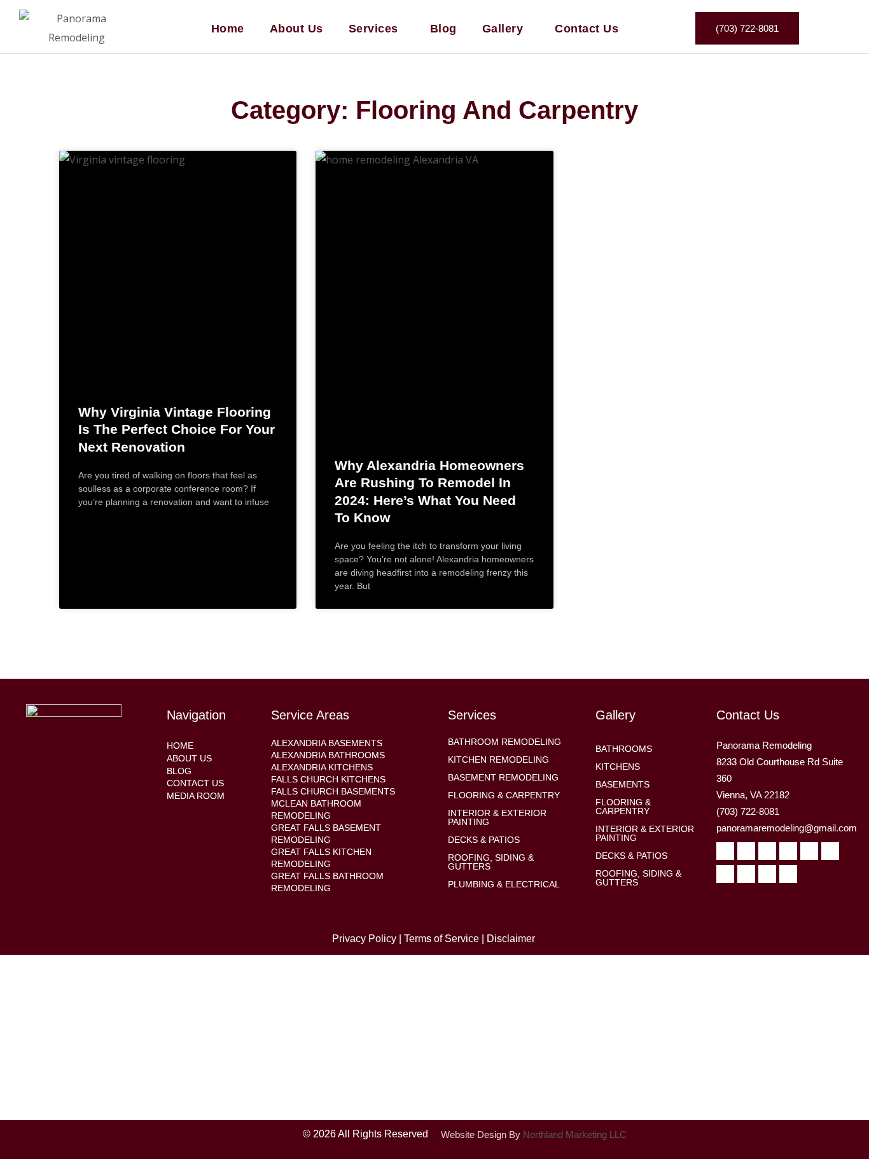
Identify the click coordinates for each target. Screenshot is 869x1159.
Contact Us (586, 28)
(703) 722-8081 (747, 811)
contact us (195, 783)
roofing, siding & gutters (491, 861)
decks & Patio (628, 855)
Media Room (196, 796)
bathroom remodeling (504, 742)
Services (373, 28)
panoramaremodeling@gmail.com (786, 827)
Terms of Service (441, 938)
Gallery (503, 28)
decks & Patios (484, 840)
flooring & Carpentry (504, 795)
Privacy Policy (364, 938)
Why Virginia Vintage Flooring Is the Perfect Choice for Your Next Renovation (176, 429)
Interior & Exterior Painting (644, 833)
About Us (296, 28)
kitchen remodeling (498, 759)
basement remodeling (503, 777)
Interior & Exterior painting (497, 817)
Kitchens (617, 766)
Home (227, 28)
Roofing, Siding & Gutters (638, 877)
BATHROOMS (623, 749)
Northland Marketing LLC (575, 1134)
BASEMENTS (622, 784)
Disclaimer (512, 938)
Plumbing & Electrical (504, 884)
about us (189, 758)
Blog (443, 28)
